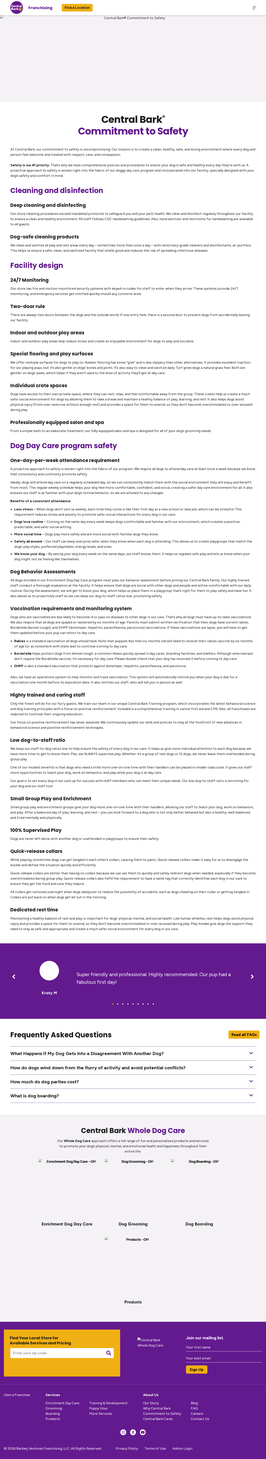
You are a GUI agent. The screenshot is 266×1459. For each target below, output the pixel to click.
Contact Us (200, 1419)
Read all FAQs (244, 1034)
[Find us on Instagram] (123, 1432)
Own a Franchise (17, 1395)
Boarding (53, 1413)
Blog (194, 1403)
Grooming (54, 1408)
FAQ (194, 1408)
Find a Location (77, 7)
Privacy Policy (127, 1448)
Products (53, 1419)
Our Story (151, 1403)
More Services (100, 1413)
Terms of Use (155, 1448)
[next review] (252, 977)
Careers (197, 1413)
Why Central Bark (157, 1408)
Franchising (40, 8)
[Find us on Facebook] (133, 1432)
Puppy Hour (98, 1408)
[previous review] (13, 977)
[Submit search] (108, 1353)
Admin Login (182, 1448)
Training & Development (108, 1403)
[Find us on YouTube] (143, 1432)
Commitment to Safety (162, 1413)
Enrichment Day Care (62, 1403)
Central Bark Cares (158, 1419)
